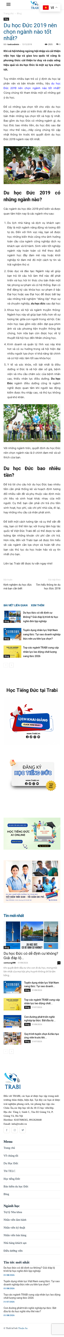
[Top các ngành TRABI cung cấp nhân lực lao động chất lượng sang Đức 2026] (12, 651)
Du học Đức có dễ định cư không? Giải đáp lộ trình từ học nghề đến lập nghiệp (40, 617)
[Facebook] (7, 1130)
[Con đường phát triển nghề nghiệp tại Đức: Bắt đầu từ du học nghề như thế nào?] (12, 1021)
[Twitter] (23, 1130)
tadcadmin (13, 44)
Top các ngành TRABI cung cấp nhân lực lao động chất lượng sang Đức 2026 (41, 652)
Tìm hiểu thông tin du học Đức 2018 (48, 586)
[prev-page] (6, 665)
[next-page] (11, 665)
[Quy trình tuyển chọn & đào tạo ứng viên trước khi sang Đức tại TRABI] (12, 1038)
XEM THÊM (37, 605)
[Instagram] (15, 1130)
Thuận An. (23, 1328)
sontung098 (9, 962)
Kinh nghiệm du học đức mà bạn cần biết (18, 586)
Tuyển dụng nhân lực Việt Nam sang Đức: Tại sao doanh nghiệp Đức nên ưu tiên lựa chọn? (41, 634)
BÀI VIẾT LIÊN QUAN (15, 605)
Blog (19, 13)
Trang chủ (9, 13)
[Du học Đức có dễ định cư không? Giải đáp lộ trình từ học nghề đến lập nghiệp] (12, 617)
